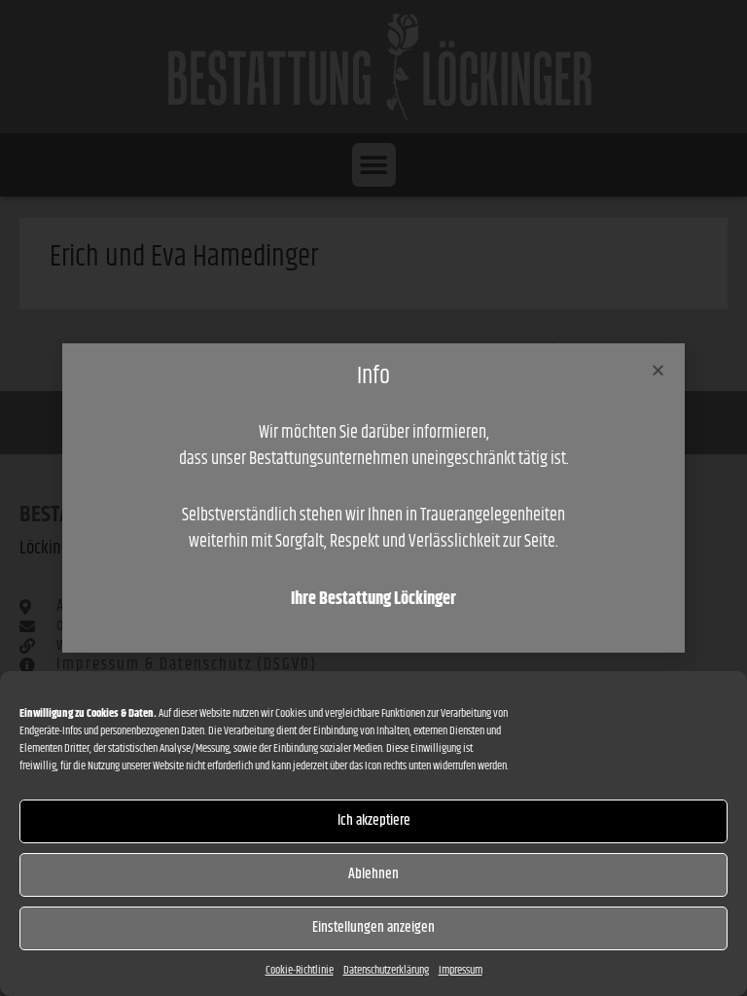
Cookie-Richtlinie (300, 970)
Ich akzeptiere (374, 820)
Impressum (460, 970)
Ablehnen (373, 874)
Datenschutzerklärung (386, 970)
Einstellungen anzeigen (373, 927)
